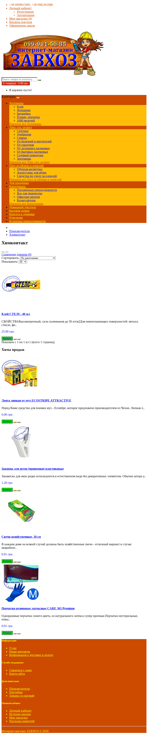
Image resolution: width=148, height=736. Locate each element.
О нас (13, 648)
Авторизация (25, 15)
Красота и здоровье (22, 214)
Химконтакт (17, 234)
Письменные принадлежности (37, 190)
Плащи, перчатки (28, 117)
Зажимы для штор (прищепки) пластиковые (33, 468)
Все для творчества (29, 193)
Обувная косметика (29, 169)
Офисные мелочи (28, 196)
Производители (19, 231)
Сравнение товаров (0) (16, 254)
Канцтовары (17, 186)
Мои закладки (18, 717)
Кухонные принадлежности (27, 221)
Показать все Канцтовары (26, 203)
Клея (20, 106)
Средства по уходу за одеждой (37, 176)
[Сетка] (6, 252)
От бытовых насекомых (32, 151)
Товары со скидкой (21, 695)
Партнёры (16, 692)
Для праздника (19, 183)
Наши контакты (19, 651)
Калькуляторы (26, 200)
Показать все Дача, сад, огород (29, 162)
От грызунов (25, 144)
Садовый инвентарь (30, 155)
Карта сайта (17, 673)
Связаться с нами (20, 670)
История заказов (20, 714)
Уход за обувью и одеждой (26, 165)
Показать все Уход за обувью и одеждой (35, 179)
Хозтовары (16, 103)
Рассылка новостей (21, 721)
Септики (23, 131)
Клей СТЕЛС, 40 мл (16, 314)
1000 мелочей (26, 120)
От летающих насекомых (33, 148)
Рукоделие (16, 217)
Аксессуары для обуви (31, 172)
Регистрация (25, 11)
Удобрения (24, 134)
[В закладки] (15, 339)
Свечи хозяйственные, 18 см (21, 536)
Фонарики (24, 110)
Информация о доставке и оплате (31, 655)
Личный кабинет (20, 710)
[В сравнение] (18, 339)
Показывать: (10, 261)
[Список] (3, 252)
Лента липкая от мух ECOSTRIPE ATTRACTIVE (36, 400)
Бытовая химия (19, 210)
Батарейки (24, 113)
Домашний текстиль (22, 207)
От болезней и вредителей (34, 141)
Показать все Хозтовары (25, 124)
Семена (22, 137)
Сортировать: (10, 258)
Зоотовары (24, 158)
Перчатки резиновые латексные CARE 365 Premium (38, 608)
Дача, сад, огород (20, 127)
